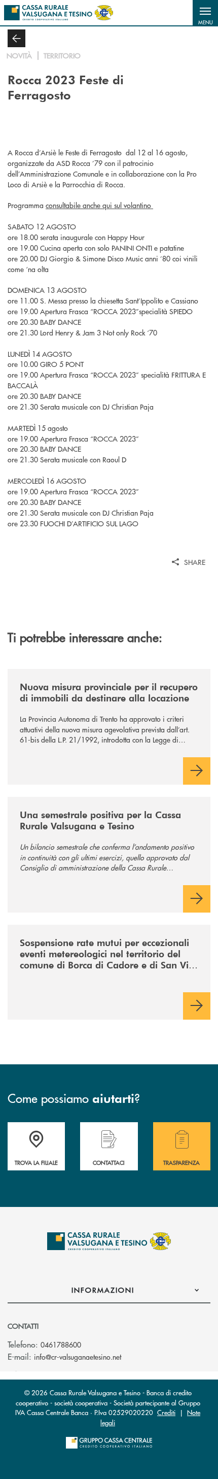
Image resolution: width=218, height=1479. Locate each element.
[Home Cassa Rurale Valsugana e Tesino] (58, 12)
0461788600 (61, 1344)
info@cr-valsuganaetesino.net (77, 1357)
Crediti (166, 1412)
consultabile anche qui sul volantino (99, 205)
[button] (205, 12)
